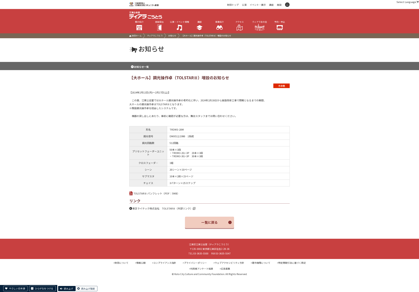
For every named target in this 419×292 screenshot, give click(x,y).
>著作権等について (260, 262)
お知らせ (172, 35)
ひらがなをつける (44, 288)
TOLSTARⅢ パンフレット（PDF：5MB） (156, 193)
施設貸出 (159, 21)
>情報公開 (140, 262)
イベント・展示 (258, 5)
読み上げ (68, 288)
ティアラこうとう (155, 35)
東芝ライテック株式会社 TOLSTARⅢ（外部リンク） (162, 208)
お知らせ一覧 (141, 66)
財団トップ (233, 5)
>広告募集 (225, 268)
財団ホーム (136, 35)
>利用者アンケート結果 (201, 268)
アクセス (239, 21)
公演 (244, 5)
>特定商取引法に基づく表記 (291, 262)
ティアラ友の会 (259, 21)
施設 (279, 5)
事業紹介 (219, 21)
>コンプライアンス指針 (164, 262)
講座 (271, 5)
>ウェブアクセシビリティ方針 (228, 262)
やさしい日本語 (17, 288)
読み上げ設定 (88, 288)
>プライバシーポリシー (195, 262)
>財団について (120, 262)
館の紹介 (139, 21)
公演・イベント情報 (179, 21)
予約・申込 (279, 21)
